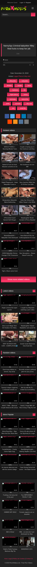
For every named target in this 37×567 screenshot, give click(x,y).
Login (21, 2)
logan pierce (14, 94)
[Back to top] (31, 561)
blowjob (9, 85)
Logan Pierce (18, 76)
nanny (26, 94)
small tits (23, 108)
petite (7, 103)
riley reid (27, 76)
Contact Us (29, 558)
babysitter (25, 81)
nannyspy (13, 99)
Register (28, 2)
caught (19, 85)
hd (24, 90)
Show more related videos (18, 279)
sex (13, 108)
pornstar (18, 103)
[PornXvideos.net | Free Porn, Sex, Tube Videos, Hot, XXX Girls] (15, 8)
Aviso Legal (8, 558)
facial (29, 85)
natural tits (25, 99)
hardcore (15, 90)
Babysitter (13, 81)
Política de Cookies (19, 558)
